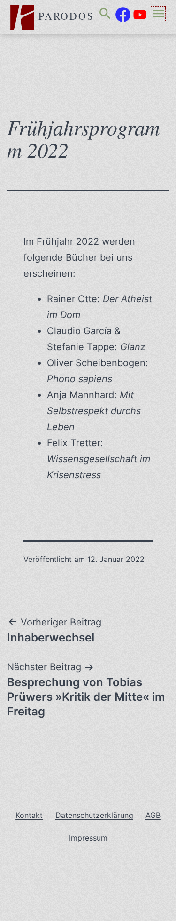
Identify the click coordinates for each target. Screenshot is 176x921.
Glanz (132, 346)
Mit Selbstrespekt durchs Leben (94, 410)
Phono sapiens (79, 378)
